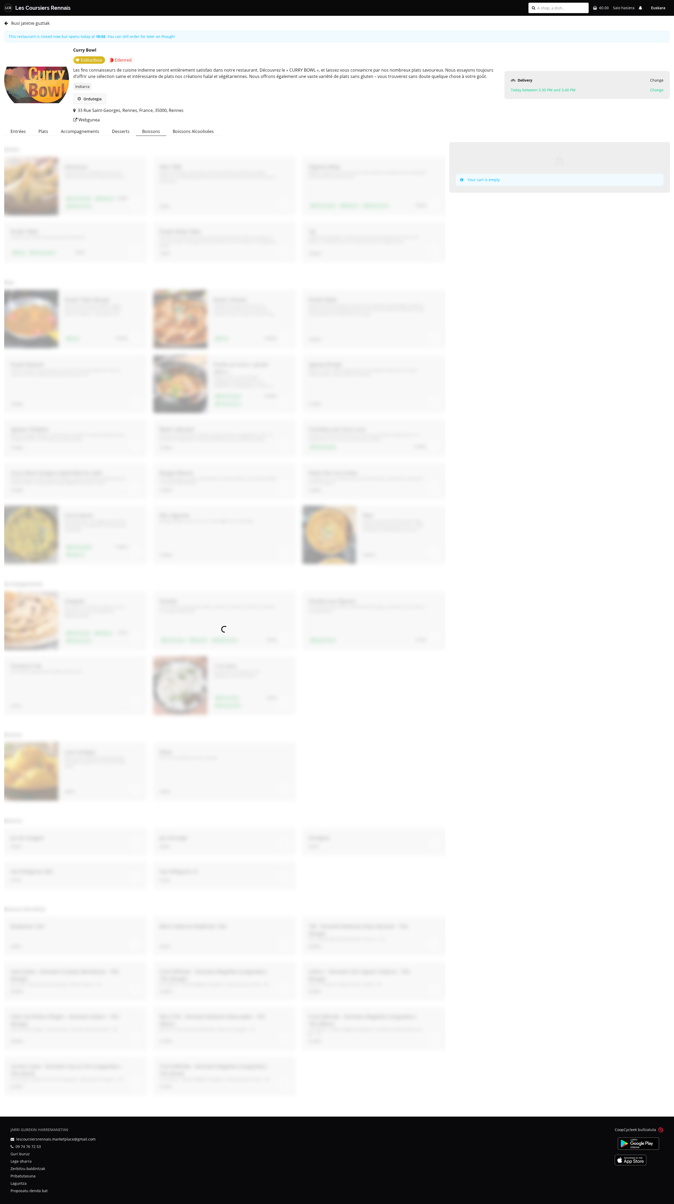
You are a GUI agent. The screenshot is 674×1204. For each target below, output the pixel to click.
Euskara (658, 7)
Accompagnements (80, 131)
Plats (43, 131)
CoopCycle (624, 1129)
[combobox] (561, 8)
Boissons (151, 131)
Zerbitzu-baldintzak (28, 1168)
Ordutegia (92, 98)
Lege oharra (21, 1161)
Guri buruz (20, 1153)
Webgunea (88, 120)
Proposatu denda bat (29, 1190)
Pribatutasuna (23, 1175)
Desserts (121, 131)
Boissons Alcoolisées (193, 131)
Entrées (18, 131)
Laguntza (19, 1183)
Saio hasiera (624, 7)
